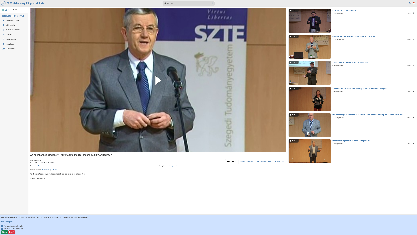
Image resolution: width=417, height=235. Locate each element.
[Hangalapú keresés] (212, 3)
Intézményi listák (10, 39)
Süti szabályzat (6, 222)
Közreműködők (10, 49)
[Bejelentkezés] (409, 3)
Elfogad (4, 232)
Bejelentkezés (10, 25)
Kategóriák (9, 35)
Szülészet (177, 166)
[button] (158, 80)
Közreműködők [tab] (247, 161)
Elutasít (11, 232)
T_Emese (41, 166)
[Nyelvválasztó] (414, 3)
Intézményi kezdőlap (12, 20)
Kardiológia (170, 166)
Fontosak (54, 170)
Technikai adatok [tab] (265, 161)
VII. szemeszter (45, 170)
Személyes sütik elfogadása (13, 229)
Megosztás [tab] (280, 161)
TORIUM (12, 10)
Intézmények (9, 44)
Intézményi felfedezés (12, 30)
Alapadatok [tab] (233, 161)
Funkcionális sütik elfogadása (13, 226)
